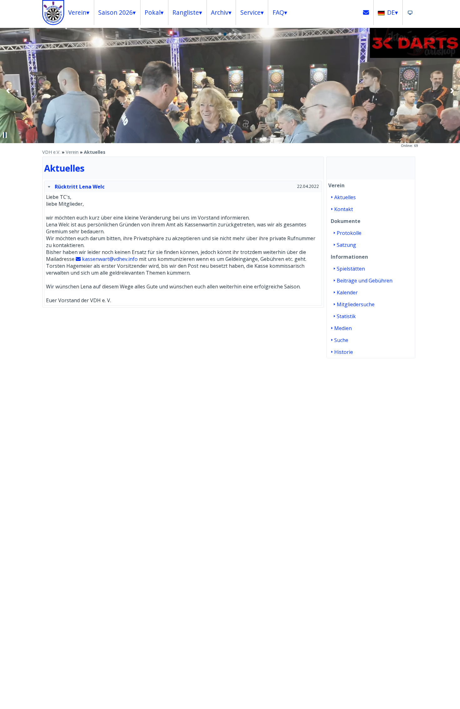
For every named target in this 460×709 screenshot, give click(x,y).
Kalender (347, 292)
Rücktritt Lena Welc (80, 186)
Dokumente (345, 221)
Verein (72, 152)
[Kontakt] (366, 12)
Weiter (452, 90)
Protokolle (349, 233)
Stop (5, 135)
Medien (343, 328)
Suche (341, 340)
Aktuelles (94, 152)
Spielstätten (351, 268)
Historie (343, 352)
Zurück (8, 90)
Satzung (346, 244)
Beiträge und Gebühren (364, 280)
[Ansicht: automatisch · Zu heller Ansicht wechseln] (410, 12)
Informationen (349, 256)
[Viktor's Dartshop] (415, 56)
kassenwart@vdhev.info (110, 259)
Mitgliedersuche (356, 304)
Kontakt (343, 209)
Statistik (346, 316)
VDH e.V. (51, 152)
